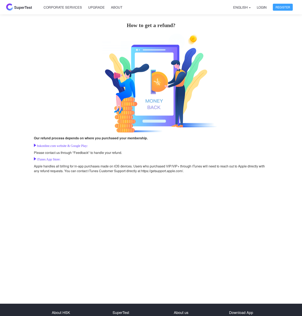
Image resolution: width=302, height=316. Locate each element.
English (241, 7)
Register (282, 7)
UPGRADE (96, 7)
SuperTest (22, 7)
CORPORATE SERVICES (63, 7)
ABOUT (116, 7)
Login (262, 7)
